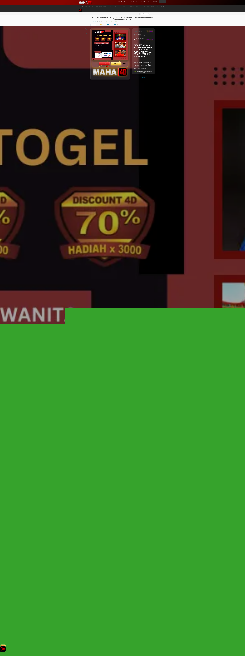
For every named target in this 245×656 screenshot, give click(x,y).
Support (118, 24)
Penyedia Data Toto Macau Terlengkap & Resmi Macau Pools (144, 40)
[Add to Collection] (86, 33)
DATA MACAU (136, 13)
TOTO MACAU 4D (108, 13)
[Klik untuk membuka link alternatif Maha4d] (110, 45)
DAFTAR (116, 63)
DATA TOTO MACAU (86, 13)
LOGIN (104, 63)
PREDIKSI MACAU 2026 (128, 13)
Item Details (93, 24)
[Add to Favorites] (86, 29)
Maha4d (94, 22)
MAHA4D (80, 13)
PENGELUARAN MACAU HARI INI (98, 13)
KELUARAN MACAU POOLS (117, 13)
